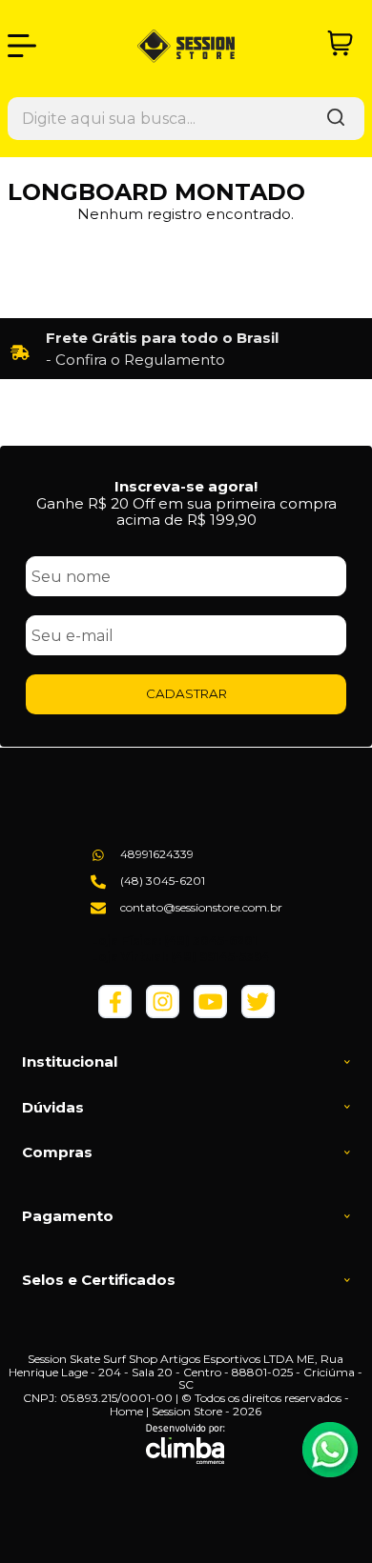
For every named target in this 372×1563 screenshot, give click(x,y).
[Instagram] (162, 1014)
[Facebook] (115, 1014)
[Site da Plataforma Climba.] (185, 1444)
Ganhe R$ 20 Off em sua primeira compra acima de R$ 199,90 (186, 511)
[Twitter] (258, 1014)
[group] (186, 349)
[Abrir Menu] (22, 45)
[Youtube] (210, 1014)
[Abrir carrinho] (340, 43)
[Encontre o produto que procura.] (335, 118)
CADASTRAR (186, 693)
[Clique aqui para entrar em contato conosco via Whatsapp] (330, 1449)
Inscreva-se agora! (186, 486)
